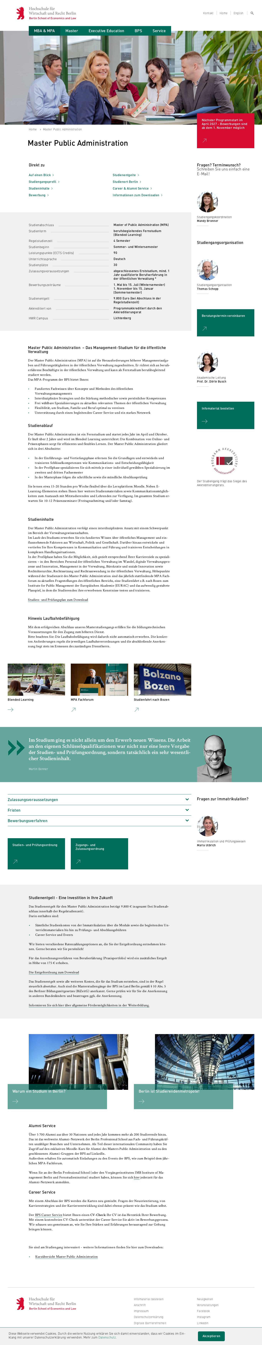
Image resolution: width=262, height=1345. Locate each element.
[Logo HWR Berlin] (22, 13)
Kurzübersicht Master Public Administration (66, 1257)
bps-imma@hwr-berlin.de (217, 857)
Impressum (141, 1311)
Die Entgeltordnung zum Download (54, 972)
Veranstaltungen (207, 1305)
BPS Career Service (49, 1215)
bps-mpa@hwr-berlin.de (216, 229)
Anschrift (140, 1305)
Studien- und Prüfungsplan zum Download (58, 600)
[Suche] (250, 13)
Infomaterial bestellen (148, 1299)
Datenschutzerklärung (148, 1317)
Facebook (203, 1311)
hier (137, 1177)
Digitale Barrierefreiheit (150, 1323)
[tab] (44, 31)
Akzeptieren (211, 1336)
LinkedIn (202, 1323)
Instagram (204, 1317)
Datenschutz (107, 1337)
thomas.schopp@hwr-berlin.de (220, 297)
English (238, 13)
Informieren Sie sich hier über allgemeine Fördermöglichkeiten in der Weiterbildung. (89, 1005)
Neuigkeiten (205, 1299)
